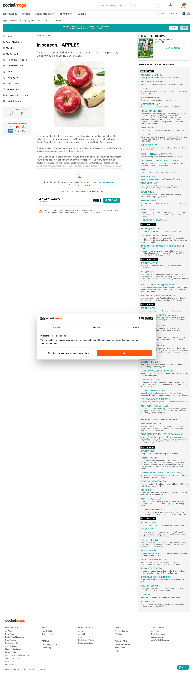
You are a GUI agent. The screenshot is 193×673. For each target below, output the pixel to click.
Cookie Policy (10, 661)
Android (81, 634)
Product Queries (121, 631)
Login (77, 191)
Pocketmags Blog (12, 643)
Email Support (47, 634)
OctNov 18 (40, 21)
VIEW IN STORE (173, 48)
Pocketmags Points (86, 640)
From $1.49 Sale (14, 42)
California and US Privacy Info (17, 655)
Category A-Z (12, 77)
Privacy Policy (11, 652)
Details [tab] (96, 327)
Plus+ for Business (13, 649)
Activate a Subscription (17, 95)
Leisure (82, 14)
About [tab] (136, 327)
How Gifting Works (49, 645)
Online (81, 637)
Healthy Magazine (27, 21)
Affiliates (118, 634)
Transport (66, 14)
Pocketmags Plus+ (15, 65)
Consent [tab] (57, 327)
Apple (80, 631)
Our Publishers (11, 646)
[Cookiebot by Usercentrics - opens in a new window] (141, 319)
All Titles (8, 631)
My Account (12, 54)
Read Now (111, 200)
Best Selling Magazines (14, 637)
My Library (11, 48)
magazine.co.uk (157, 637)
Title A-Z (10, 71)
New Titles (9, 634)
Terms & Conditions (13, 658)
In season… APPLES (53, 21)
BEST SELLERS (10, 14)
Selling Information (122, 645)
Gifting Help (46, 648)
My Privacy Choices (13, 664)
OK (124, 353)
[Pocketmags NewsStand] (16, 5)
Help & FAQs (47, 631)
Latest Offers (12, 83)
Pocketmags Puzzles (16, 60)
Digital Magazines (85, 643)
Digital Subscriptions (11, 21)
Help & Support (13, 101)
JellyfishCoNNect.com (160, 640)
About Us (155, 631)
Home (9, 36)
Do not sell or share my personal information (68, 353)
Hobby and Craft (45, 14)
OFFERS (26, 14)
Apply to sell (120, 648)
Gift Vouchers (12, 89)
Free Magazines (11, 640)
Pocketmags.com (158, 634)
